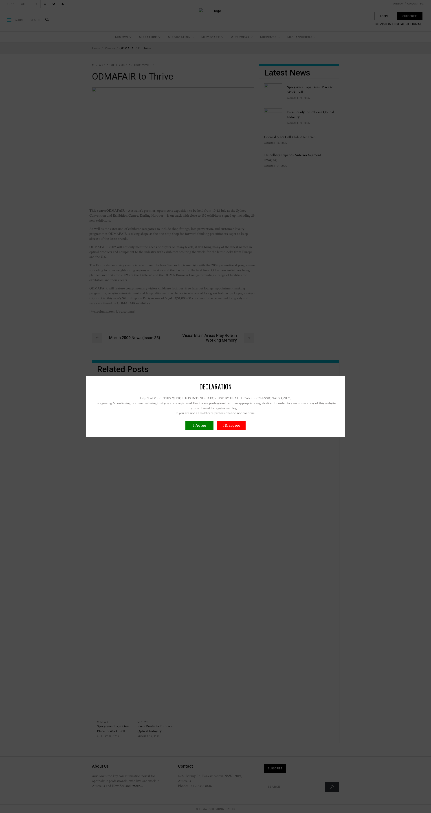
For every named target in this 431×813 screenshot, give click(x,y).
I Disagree (231, 425)
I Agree (199, 425)
